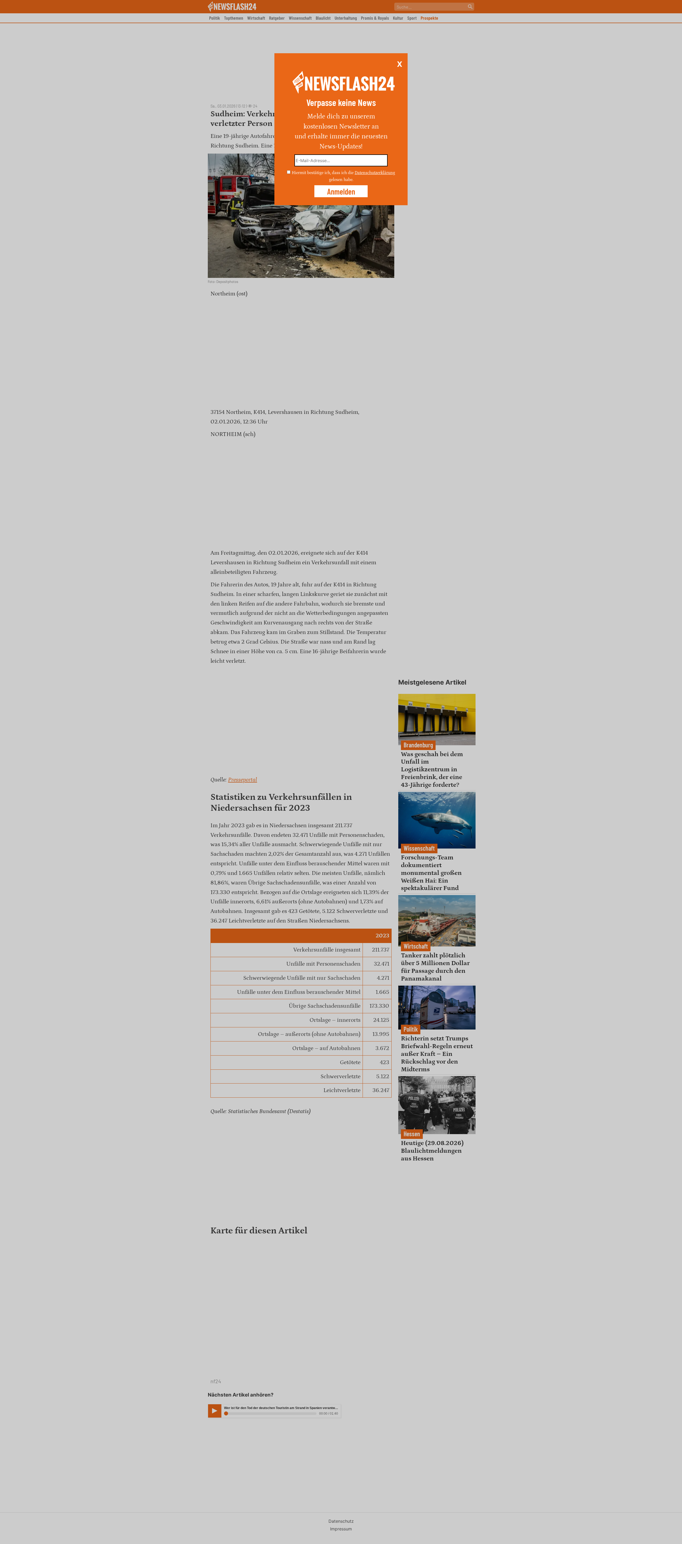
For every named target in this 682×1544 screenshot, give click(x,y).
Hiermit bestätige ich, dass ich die (323, 172)
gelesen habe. (341, 179)
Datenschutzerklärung (375, 172)
